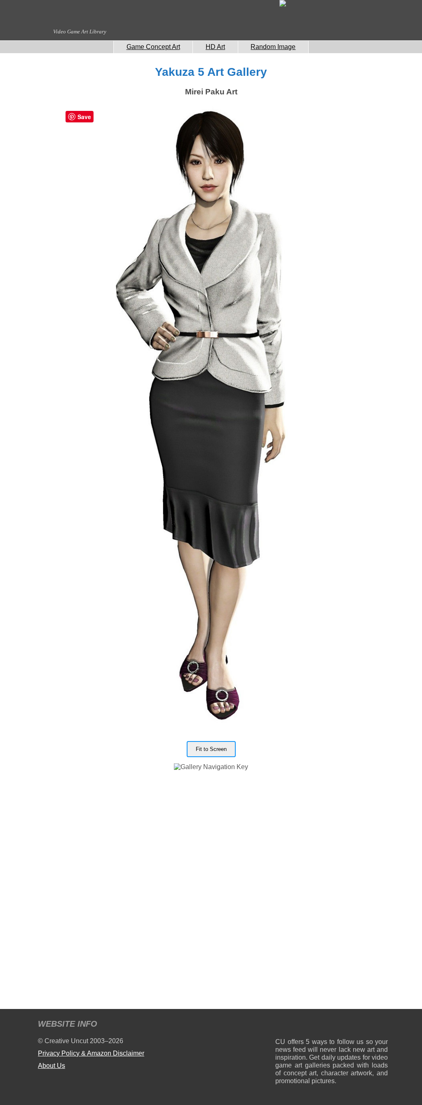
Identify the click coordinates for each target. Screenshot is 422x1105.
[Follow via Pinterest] (382, 1025)
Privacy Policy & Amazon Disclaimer (91, 1053)
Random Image (273, 46)
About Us (51, 1065)
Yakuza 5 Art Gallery (211, 72)
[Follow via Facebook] (332, 1025)
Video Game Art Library (79, 31)
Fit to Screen (211, 749)
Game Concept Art (153, 46)
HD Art (215, 46)
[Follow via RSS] (281, 1025)
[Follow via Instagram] (306, 1025)
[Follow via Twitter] (357, 1025)
